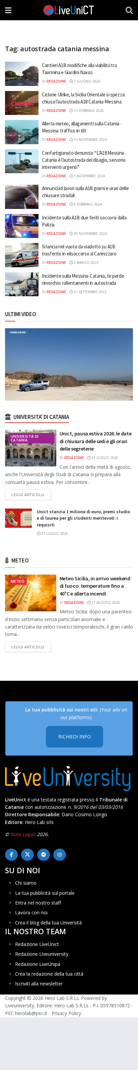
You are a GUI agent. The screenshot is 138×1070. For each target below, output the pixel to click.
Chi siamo (26, 883)
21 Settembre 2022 (90, 291)
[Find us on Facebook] (11, 855)
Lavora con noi (31, 912)
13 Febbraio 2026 (88, 110)
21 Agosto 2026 (105, 602)
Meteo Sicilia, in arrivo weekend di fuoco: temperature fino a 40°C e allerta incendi (95, 586)
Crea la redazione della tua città (49, 974)
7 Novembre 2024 (89, 176)
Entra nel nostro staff (38, 902)
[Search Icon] (129, 10)
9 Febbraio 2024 (87, 204)
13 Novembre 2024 (90, 139)
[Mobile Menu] (8, 10)
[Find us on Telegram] (43, 855)
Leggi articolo (31, 494)
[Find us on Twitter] (27, 855)
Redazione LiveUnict (37, 944)
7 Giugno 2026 (86, 81)
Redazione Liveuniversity (41, 954)
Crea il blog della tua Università (48, 922)
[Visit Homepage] (68, 10)
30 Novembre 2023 (90, 233)
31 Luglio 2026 (104, 457)
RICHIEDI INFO (74, 736)
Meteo (17, 581)
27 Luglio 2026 (54, 533)
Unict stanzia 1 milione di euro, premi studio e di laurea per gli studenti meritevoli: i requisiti (83, 518)
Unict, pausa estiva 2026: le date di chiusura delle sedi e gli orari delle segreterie (95, 441)
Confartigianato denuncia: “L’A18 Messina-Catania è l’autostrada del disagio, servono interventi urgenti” (84, 160)
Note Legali (23, 834)
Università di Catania (25, 438)
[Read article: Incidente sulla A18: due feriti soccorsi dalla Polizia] (22, 226)
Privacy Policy (66, 1013)
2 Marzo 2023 (85, 262)
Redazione (56, 81)
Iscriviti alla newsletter (39, 983)
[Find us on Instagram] (59, 855)
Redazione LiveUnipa (37, 964)
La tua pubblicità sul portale (45, 893)
